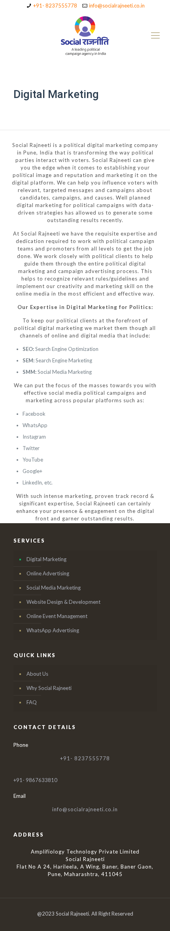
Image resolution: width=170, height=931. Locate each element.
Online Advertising (47, 573)
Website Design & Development (63, 602)
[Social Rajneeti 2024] (85, 35)
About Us (37, 674)
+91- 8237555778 (55, 5)
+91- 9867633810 (35, 780)
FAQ (31, 702)
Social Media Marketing (53, 587)
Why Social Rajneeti (49, 688)
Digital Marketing (46, 559)
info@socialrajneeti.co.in (117, 5)
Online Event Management (56, 616)
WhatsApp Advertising (52, 630)
